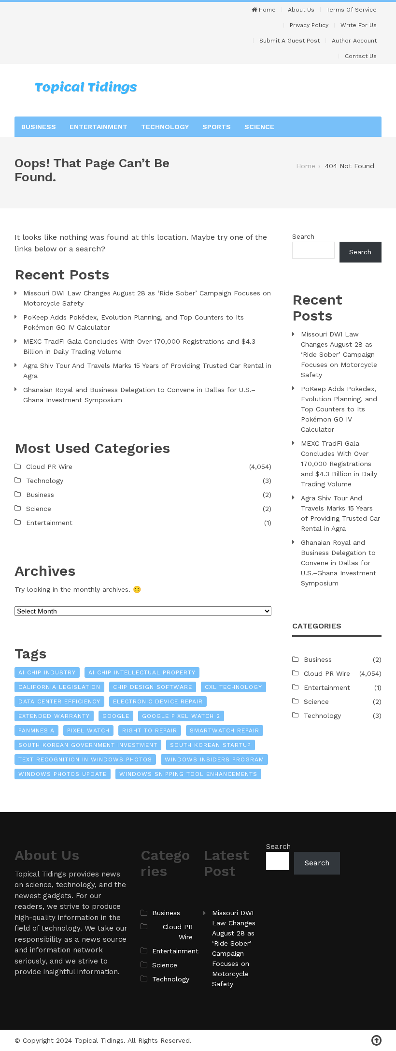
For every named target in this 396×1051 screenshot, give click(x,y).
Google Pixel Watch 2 (181, 716)
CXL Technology (233, 687)
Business (38, 127)
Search (303, 236)
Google (115, 716)
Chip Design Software (152, 687)
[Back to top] (376, 1041)
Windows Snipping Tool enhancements (188, 774)
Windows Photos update (62, 774)
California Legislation (59, 687)
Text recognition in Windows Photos (85, 759)
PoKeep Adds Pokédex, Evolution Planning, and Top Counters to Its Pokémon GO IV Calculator (133, 322)
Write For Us (358, 25)
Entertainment (98, 127)
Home (266, 9)
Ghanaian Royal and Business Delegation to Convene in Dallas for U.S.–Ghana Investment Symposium (139, 395)
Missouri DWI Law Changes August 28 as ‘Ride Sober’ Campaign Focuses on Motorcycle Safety (147, 298)
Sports (216, 127)
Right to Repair (149, 730)
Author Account (354, 40)
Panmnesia (36, 730)
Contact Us (361, 56)
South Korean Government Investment (87, 745)
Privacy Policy (309, 25)
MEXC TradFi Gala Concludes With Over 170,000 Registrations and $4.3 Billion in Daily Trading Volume (139, 346)
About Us (301, 9)
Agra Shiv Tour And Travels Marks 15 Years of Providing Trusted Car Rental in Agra (147, 371)
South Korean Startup (210, 745)
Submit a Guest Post (289, 40)
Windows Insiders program (214, 759)
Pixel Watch (88, 730)
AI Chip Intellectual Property (142, 672)
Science (259, 127)
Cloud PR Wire (49, 466)
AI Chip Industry (47, 672)
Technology (165, 127)
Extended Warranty (54, 716)
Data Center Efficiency (59, 701)
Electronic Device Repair (158, 701)
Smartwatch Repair (224, 730)
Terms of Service (351, 9)
